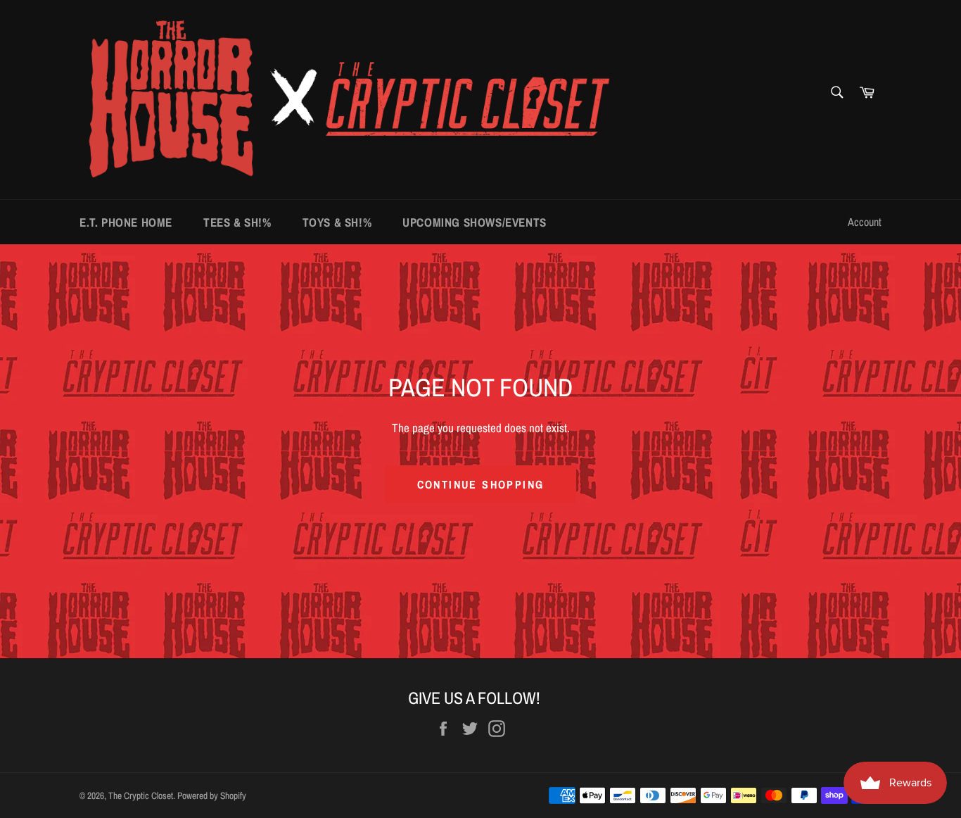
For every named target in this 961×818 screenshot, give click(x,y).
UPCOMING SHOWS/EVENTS (474, 222)
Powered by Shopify (211, 795)
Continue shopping (481, 484)
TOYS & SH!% (337, 222)
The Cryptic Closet (140, 795)
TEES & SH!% (237, 222)
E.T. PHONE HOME (125, 222)
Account (865, 221)
